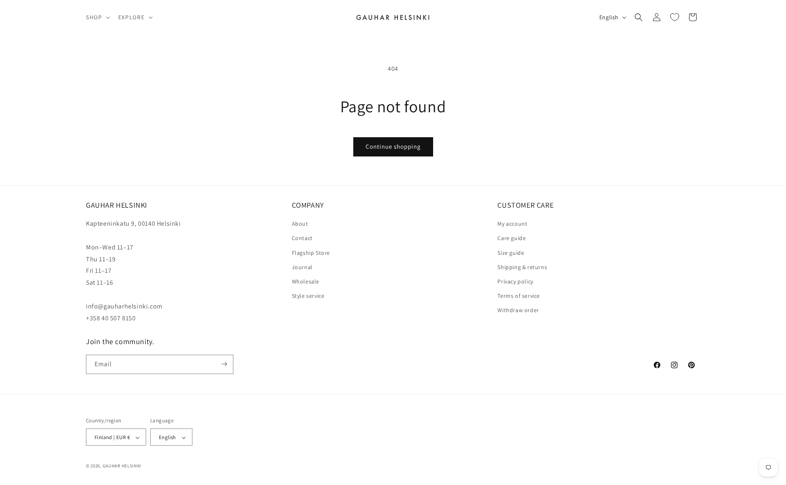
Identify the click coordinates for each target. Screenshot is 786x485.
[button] (97, 17)
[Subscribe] (224, 364)
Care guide (511, 238)
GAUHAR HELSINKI (122, 466)
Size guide (510, 252)
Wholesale (305, 281)
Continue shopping (393, 146)
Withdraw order (518, 310)
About (300, 224)
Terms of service (518, 295)
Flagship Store (311, 252)
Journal (302, 267)
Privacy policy (515, 281)
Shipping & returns (522, 267)
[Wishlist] (675, 17)
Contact (302, 238)
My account (512, 224)
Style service (308, 295)
